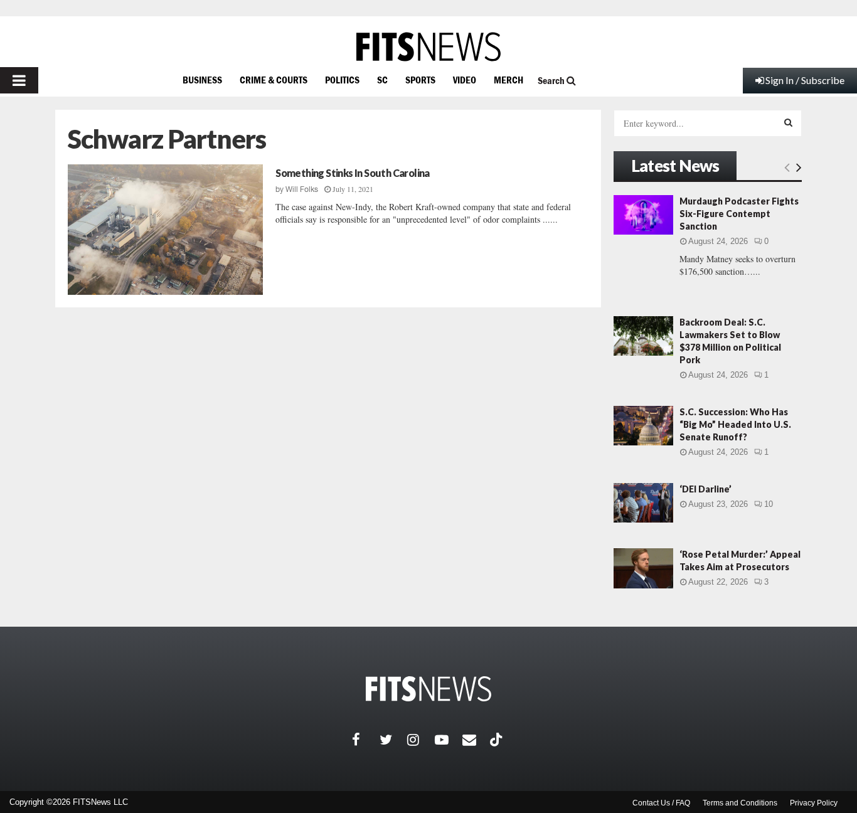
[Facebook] (366, 739)
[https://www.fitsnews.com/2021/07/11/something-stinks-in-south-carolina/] (165, 229)
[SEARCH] (788, 122)
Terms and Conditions (740, 803)
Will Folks (301, 189)
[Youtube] (448, 739)
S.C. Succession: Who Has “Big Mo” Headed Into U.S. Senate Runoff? (735, 424)
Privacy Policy (814, 803)
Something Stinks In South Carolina (352, 173)
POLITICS (342, 79)
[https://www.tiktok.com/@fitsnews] (497, 739)
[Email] (476, 739)
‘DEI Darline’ (705, 489)
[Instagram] (421, 739)
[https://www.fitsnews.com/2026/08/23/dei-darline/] (643, 503)
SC (382, 79)
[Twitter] (393, 739)
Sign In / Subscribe (804, 80)
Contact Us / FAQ (661, 803)
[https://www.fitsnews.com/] (428, 47)
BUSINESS (202, 79)
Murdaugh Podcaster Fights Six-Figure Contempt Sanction (739, 213)
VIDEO (464, 79)
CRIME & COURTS (273, 79)
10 (768, 504)
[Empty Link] (787, 166)
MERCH (508, 79)
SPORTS (420, 79)
